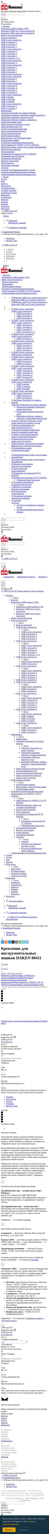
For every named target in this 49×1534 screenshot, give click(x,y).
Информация (6, 1441)
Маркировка (21, 739)
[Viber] (16, 942)
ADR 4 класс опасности (31, 632)
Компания (15, 883)
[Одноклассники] (6, 942)
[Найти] (3, 16)
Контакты (5, 1439)
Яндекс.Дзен (11, 241)
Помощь (4, 1457)
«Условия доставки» (34, 1318)
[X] (13, 942)
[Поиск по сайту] (3, 564)
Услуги (4, 1420)
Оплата (9, 1101)
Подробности (7, 1042)
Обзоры (4, 1471)
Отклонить (23, 1530)
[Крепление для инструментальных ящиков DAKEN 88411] (24, 1023)
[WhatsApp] (20, 942)
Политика (5, 1455)
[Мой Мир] (9, 942)
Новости (4, 1432)
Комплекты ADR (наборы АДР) (29, 607)
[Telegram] (27, 942)
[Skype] (23, 942)
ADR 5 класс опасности (31, 728)
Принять (9, 1530)
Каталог (14, 600)
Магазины (5, 1445)
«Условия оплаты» (9, 1321)
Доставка (10, 1104)
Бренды (4, 1423)
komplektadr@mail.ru (11, 232)
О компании (6, 1429)
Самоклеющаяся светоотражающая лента (26, 985)
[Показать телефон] (3, 585)
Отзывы (9, 1097)
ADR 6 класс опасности (31, 686)
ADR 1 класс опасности (31, 645)
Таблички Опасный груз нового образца (31, 749)
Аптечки (25, 842)
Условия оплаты (8, 1448)
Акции (4, 1418)
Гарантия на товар (9, 1452)
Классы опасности (24, 625)
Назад (16, 598)
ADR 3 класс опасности (31, 714)
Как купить (16, 869)
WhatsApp (10, 238)
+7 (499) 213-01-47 (9, 211)
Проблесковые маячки (25, 785)
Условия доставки (8, 1450)
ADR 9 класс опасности (31, 661)
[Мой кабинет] (2, 561)
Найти (4, 1505)
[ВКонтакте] (2, 942)
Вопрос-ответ (12, 1106)
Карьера (4, 1436)
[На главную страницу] (12, 9)
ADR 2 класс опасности (31, 671)
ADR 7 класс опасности (31, 698)
